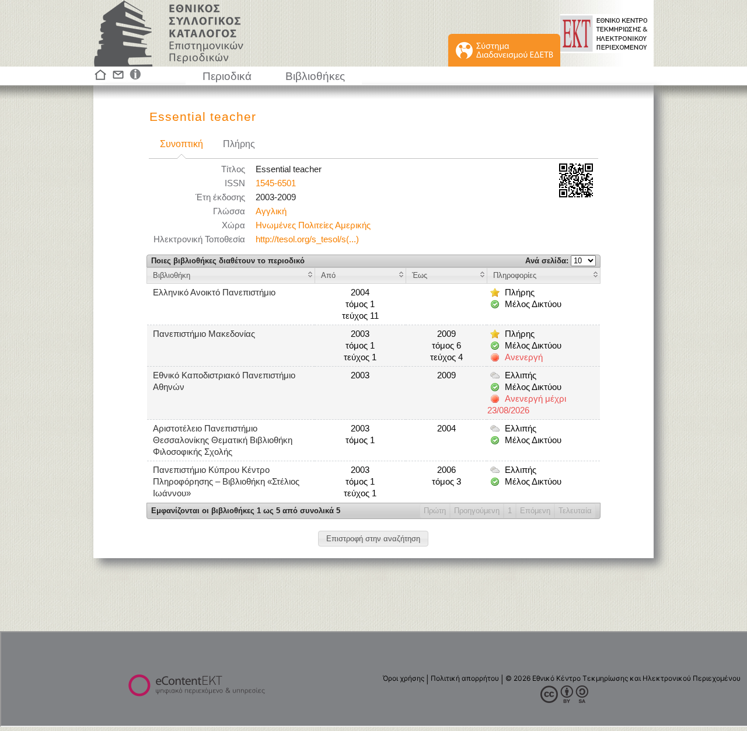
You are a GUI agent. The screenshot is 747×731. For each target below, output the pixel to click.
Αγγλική (271, 211)
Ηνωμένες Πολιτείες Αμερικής (313, 225)
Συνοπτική (181, 144)
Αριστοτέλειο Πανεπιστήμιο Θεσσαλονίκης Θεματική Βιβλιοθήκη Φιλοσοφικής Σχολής (222, 440)
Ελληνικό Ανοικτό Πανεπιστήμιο (214, 292)
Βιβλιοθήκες (315, 76)
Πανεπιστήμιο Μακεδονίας (204, 334)
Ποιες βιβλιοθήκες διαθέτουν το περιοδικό (228, 260)
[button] (373, 538)
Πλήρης (239, 144)
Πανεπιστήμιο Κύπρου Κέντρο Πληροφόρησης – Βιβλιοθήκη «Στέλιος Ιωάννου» (226, 481)
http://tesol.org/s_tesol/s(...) (307, 239)
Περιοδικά (227, 76)
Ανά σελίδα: (548, 260)
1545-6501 (276, 183)
